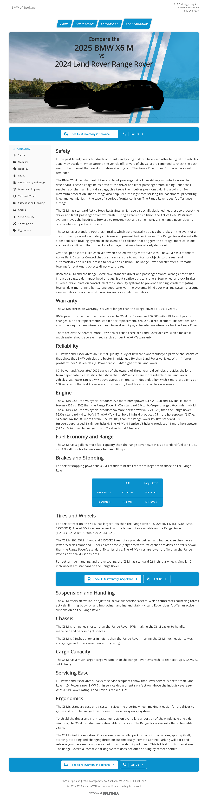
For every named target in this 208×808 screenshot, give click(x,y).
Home (64, 24)
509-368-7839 (191, 10)
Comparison (24, 149)
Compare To (110, 24)
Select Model (84, 24)
